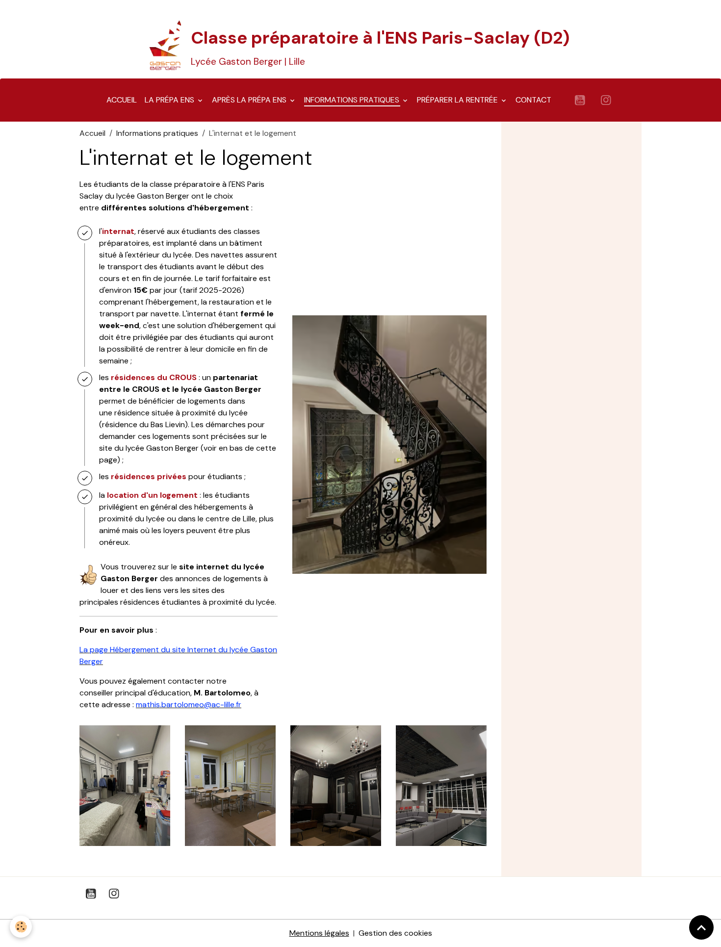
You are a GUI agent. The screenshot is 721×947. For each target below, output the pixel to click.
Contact (533, 100)
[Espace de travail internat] (230, 785)
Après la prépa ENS (250, 100)
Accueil (121, 100)
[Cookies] (21, 927)
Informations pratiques (352, 100)
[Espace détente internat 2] (335, 785)
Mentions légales (319, 933)
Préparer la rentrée (458, 100)
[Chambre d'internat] (124, 785)
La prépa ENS (170, 100)
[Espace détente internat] (441, 785)
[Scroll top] (701, 927)
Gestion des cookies (395, 933)
